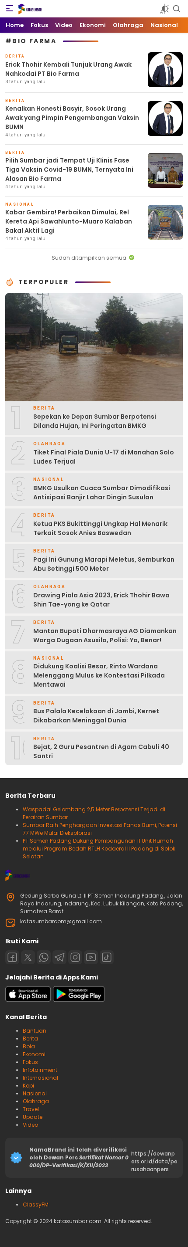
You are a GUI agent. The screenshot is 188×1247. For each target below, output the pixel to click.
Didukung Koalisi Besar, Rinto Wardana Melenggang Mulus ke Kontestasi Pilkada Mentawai (99, 675)
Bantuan (34, 1030)
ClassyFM (36, 1204)
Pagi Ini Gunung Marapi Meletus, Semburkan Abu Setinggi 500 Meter (103, 564)
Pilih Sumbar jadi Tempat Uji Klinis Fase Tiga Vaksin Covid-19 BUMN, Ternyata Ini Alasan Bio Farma (69, 169)
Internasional (40, 1077)
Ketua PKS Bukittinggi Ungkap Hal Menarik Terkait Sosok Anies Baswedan (100, 528)
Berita (30, 1038)
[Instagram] (75, 957)
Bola (29, 1046)
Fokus (30, 1062)
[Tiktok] (107, 957)
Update (32, 1117)
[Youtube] (91, 957)
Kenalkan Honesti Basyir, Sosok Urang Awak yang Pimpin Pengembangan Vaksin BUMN (72, 117)
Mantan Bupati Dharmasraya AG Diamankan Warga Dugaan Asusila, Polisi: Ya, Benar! (105, 635)
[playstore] (78, 999)
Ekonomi (34, 1054)
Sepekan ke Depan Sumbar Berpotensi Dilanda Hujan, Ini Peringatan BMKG (94, 421)
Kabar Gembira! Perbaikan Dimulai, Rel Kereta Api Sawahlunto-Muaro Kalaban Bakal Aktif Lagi (68, 221)
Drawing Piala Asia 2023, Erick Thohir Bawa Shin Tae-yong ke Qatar (101, 600)
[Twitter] (28, 957)
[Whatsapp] (44, 957)
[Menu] (9, 8)
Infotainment (40, 1070)
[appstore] (28, 999)
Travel (31, 1109)
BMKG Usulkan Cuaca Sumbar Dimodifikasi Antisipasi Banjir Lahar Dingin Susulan (101, 493)
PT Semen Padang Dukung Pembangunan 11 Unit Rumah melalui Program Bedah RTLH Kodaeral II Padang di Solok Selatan (99, 848)
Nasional (35, 1093)
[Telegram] (59, 957)
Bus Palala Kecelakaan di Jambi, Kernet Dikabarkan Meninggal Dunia (96, 716)
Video (30, 1124)
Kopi (28, 1085)
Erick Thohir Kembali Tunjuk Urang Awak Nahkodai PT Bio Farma (68, 69)
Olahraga (36, 1101)
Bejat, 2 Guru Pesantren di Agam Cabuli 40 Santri (101, 751)
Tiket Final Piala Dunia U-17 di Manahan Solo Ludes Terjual (103, 457)
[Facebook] (12, 957)
